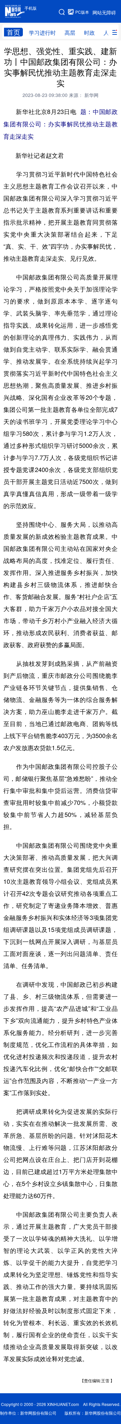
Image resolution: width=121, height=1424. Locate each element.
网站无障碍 (104, 12)
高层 (70, 32)
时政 (89, 32)
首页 (13, 32)
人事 (109, 32)
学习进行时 (42, 32)
